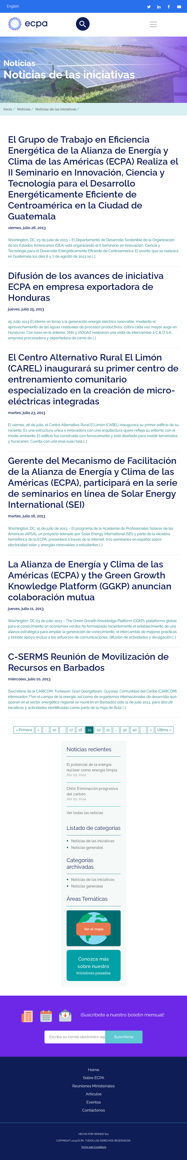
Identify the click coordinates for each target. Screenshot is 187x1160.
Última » (164, 730)
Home (93, 1069)
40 (134, 730)
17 (71, 730)
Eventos (93, 1102)
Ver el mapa (93, 929)
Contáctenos (93, 1110)
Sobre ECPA (93, 1077)
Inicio (7, 109)
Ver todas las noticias (85, 813)
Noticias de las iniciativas (55, 109)
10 (54, 730)
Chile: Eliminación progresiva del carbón (92, 791)
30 (125, 730)
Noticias (23, 109)
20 (99, 730)
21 (108, 730)
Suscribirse (123, 1037)
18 (80, 730)
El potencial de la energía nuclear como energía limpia (92, 767)
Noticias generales (87, 847)
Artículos (93, 1094)
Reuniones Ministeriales (93, 1086)
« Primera (24, 730)
